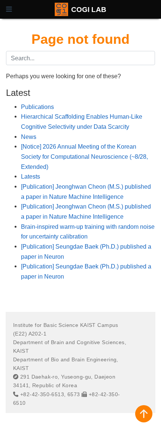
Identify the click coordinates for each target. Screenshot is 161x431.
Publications (37, 106)
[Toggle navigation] (9, 9)
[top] (143, 413)
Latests (30, 176)
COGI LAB (88, 9)
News (28, 136)
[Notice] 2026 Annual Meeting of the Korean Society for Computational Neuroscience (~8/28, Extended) (84, 156)
